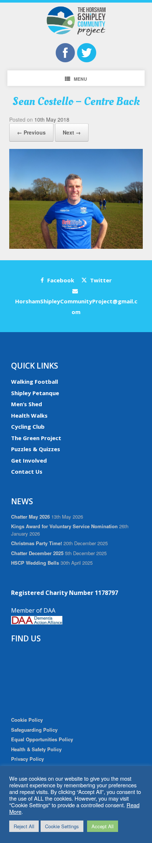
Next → (72, 132)
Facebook (60, 280)
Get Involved (29, 460)
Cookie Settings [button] (62, 826)
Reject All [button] (24, 826)
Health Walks (29, 415)
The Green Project (36, 438)
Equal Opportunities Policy (42, 739)
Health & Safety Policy (36, 749)
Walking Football (34, 381)
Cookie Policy (27, 719)
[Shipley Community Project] (76, 21)
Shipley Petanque (35, 393)
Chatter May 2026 (30, 516)
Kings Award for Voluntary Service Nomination (64, 526)
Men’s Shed (26, 404)
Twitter (100, 280)
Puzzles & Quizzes (35, 449)
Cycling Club (28, 426)
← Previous (31, 132)
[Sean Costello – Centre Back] (76, 246)
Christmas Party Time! (36, 543)
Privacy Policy (27, 758)
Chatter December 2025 (37, 553)
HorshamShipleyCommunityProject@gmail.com (76, 306)
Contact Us (26, 471)
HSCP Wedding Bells (35, 562)
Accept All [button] (102, 826)
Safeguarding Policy (34, 729)
